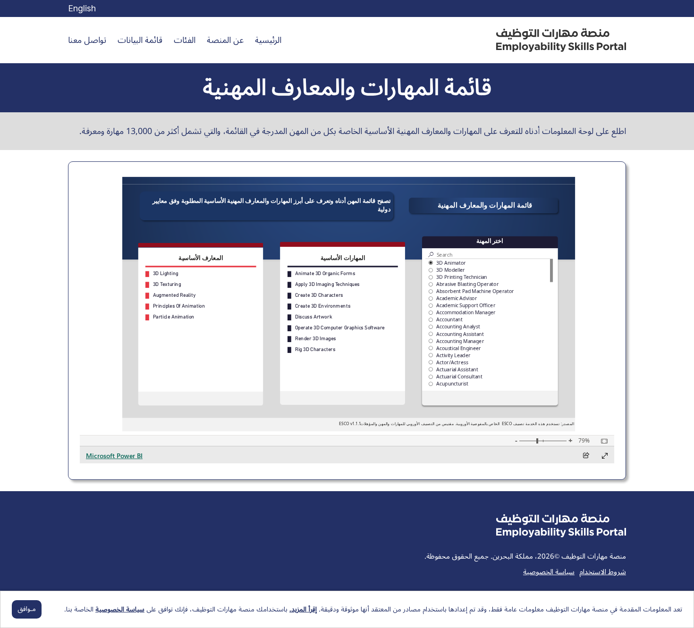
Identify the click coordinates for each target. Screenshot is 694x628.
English (82, 8)
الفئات (184, 40)
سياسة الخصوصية (549, 571)
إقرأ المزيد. (303, 609)
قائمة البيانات (140, 40)
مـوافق (26, 609)
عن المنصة (225, 40)
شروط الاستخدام (602, 571)
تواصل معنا (87, 40)
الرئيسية (268, 40)
